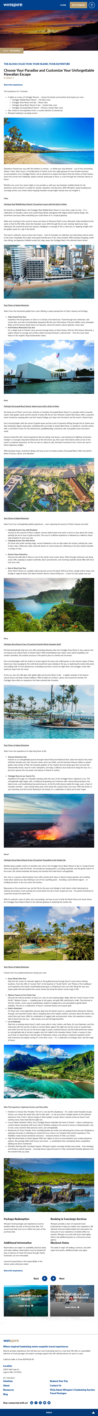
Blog (5, 1394)
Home (5, 50)
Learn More (24, 1305)
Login (63, 5)
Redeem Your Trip (59, 1381)
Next (61, 1278)
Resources (8, 1389)
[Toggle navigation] (92, 5)
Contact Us (55, 1385)
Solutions (8, 1381)
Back (36, 1278)
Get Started (78, 5)
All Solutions (15, 50)
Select (49, 1412)
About (6, 1385)
